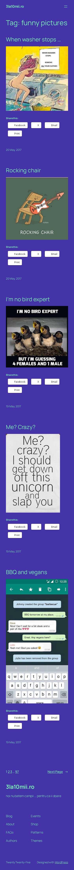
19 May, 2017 (13, 406)
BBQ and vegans (26, 572)
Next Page (58, 771)
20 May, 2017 (14, 150)
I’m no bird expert (28, 299)
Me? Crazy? (21, 427)
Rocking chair (23, 170)
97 (17, 771)
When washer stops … (33, 39)
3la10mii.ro (15, 6)
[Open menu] (65, 6)
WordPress (61, 862)
